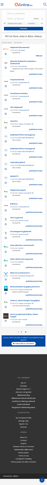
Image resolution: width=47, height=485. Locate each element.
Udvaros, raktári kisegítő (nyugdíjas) (25, 300)
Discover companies (23, 392)
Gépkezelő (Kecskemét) (20, 47)
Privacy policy (23, 453)
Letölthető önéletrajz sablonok (23, 401)
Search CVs (23, 424)
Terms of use (23, 456)
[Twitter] (29, 371)
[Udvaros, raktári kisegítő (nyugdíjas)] (6, 302)
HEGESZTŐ (14, 176)
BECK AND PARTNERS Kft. (26, 138)
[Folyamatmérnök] (6, 81)
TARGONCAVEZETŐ (17, 162)
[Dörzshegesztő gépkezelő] (6, 233)
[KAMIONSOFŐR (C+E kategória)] (6, 136)
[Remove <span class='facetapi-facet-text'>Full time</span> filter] (15, 43)
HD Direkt (21, 50)
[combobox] (24, 13)
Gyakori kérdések (23, 404)
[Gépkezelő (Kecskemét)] (6, 49)
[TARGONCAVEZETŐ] (6, 164)
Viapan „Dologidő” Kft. (26, 124)
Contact (23, 440)
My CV (23, 383)
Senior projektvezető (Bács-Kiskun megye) (24, 315)
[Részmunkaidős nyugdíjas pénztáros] (6, 288)
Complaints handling (23, 459)
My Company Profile (23, 418)
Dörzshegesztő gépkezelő (20, 231)
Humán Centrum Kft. (25, 290)
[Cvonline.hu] (23, 4)
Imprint (23, 443)
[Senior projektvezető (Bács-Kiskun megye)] (6, 316)
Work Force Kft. (23, 221)
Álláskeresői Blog (23, 395)
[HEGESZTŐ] (6, 178)
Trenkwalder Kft (23, 82)
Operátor (14, 121)
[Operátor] (6, 122)
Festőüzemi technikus (19, 93)
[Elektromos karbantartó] (6, 274)
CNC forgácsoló (16, 218)
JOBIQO (15, 476)
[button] (5, 23)
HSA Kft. (21, 248)
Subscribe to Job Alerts (24, 343)
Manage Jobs (23, 421)
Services (23, 427)
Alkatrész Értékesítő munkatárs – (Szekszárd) (23, 62)
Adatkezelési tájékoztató (23, 450)
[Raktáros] (6, 205)
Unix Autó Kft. (22, 66)
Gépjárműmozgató (18, 190)
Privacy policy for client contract (23, 462)
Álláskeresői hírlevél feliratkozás (23, 398)
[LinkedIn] (25, 371)
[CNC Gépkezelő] (6, 109)
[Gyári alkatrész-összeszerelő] (6, 247)
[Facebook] (18, 371)
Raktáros (14, 204)
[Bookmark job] (6, 54)
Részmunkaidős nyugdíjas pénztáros (25, 287)
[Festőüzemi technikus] (6, 95)
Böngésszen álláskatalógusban (23, 407)
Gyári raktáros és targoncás (21, 259)
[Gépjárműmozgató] (6, 191)
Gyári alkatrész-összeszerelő (22, 245)
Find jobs (23, 386)
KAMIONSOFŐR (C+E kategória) (22, 135)
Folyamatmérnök (17, 80)
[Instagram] (22, 371)
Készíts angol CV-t (24, 389)
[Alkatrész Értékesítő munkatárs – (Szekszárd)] (6, 63)
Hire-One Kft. (22, 319)
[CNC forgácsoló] (6, 219)
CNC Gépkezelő (16, 107)
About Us (23, 437)
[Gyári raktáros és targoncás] (6, 260)
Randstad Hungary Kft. (26, 276)
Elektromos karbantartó (20, 273)
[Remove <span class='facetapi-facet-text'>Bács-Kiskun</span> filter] (3, 43)
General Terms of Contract (23, 446)
